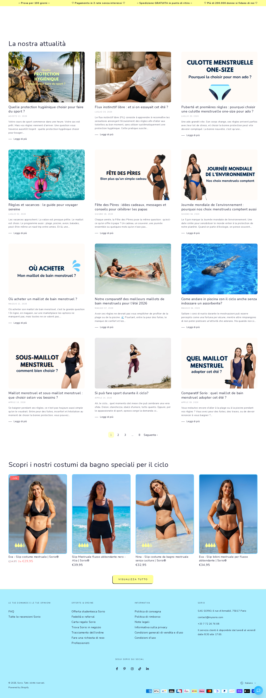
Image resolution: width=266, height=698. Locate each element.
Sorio (20, 683)
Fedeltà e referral (83, 617)
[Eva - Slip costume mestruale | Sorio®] (37, 514)
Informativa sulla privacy (151, 627)
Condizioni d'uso (145, 638)
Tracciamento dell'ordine (88, 632)
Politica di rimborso (147, 617)
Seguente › (151, 435)
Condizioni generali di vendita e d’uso (159, 632)
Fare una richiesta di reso (88, 638)
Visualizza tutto (133, 579)
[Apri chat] (258, 690)
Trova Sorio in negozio (86, 627)
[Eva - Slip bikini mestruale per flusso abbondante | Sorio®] (228, 514)
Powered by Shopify (18, 687)
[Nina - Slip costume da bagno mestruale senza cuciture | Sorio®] (165, 514)
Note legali (142, 622)
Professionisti (80, 643)
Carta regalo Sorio (84, 622)
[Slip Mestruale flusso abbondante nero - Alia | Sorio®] (101, 514)
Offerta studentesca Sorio (88, 611)
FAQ (11, 611)
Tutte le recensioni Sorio (24, 617)
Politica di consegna (148, 611)
